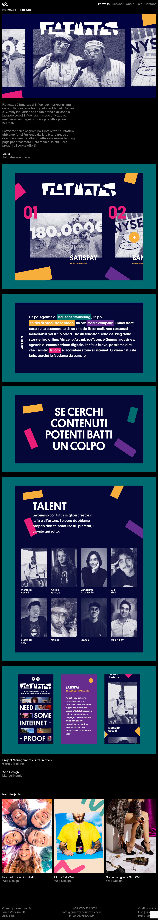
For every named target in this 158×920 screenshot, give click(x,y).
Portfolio (104, 4)
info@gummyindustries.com (82, 912)
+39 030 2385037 (85, 908)
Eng (140, 912)
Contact (150, 4)
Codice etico (147, 908)
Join (139, 4)
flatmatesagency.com (17, 157)
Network (118, 4)
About (130, 4)
